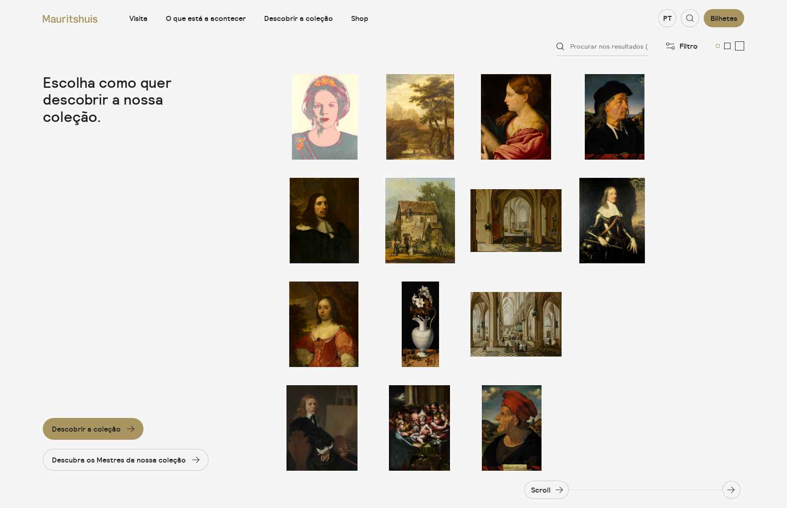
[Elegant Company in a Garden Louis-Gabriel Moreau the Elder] (420, 220)
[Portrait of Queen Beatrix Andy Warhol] (324, 117)
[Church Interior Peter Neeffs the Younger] (516, 220)
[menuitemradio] (718, 46)
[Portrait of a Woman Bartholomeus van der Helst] (324, 324)
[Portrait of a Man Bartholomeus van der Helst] (324, 220)
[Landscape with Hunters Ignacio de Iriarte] (420, 117)
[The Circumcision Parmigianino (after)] (420, 428)
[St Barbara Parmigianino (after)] (516, 117)
